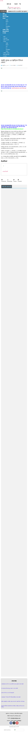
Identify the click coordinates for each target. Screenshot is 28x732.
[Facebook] (11, 723)
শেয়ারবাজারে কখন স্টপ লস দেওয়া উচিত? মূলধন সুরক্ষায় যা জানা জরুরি (12, 684)
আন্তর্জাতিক (8, 26)
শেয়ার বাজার (5, 15)
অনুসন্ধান (16, 4)
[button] (14, 35)
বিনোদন (7, 21)
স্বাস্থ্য (7, 20)
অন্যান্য (4, 18)
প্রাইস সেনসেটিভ (5, 16)
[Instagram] (14, 723)
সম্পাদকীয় (4, 33)
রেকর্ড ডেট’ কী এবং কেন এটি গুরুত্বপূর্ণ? (7, 692)
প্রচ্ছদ (4, 13)
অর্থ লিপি (1, 0)
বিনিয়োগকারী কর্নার (6, 31)
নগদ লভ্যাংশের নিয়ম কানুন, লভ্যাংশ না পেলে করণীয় (9, 688)
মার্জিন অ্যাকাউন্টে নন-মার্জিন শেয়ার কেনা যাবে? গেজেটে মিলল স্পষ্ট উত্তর (12, 701)
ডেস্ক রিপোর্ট (5, 171)
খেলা (6, 23)
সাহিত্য (7, 28)
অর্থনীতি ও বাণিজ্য (6, 29)
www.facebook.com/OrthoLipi (19, 88)
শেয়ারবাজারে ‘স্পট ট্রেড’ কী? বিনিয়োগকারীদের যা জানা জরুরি (10, 697)
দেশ (6, 24)
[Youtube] (17, 723)
